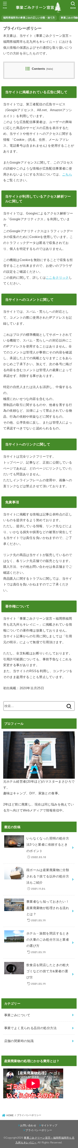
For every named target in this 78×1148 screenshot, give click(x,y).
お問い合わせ (28, 1125)
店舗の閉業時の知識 (19, 1041)
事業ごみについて (17, 1015)
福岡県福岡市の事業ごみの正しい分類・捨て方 (29, 17)
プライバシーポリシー (38, 1130)
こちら (67, 174)
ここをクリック (57, 277)
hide (49, 69)
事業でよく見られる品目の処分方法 (30, 1028)
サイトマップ (49, 1125)
